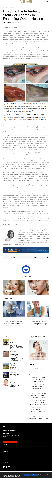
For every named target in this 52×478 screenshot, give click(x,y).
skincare (42, 413)
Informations (13, 372)
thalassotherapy (14, 364)
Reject (34, 474)
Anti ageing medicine (39, 388)
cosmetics (34, 395)
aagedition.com (7, 440)
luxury (32, 409)
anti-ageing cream (38, 381)
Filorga (38, 398)
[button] (24, 329)
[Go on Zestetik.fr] (38, 350)
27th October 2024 (7, 22)
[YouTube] (9, 467)
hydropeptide (44, 404)
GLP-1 (10, 320)
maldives (38, 409)
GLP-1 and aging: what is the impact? (13, 323)
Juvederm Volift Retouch (36, 407)
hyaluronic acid (34, 404)
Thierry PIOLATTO (16, 22)
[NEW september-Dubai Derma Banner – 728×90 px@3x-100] (26, 250)
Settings (42, 474)
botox (33, 393)
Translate (40, 370)
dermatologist (36, 397)
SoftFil (40, 414)
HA (33, 400)
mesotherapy (43, 411)
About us (5, 444)
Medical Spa (12, 363)
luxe (46, 407)
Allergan (43, 377)
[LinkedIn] (12, 467)
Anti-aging (5, 7)
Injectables (41, 282)
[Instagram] (7, 467)
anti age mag (33, 391)
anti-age (35, 379)
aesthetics (35, 377)
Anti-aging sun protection (38, 386)
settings (18, 476)
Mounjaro (8, 321)
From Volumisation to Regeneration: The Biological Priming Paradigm (15, 384)
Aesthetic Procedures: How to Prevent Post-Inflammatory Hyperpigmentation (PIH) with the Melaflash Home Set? (16, 346)
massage (45, 409)
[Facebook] (4, 467)
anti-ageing (42, 379)
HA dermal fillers (40, 400)
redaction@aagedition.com (10, 430)
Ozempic (13, 321)
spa (45, 414)
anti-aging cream (39, 383)
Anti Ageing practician (38, 390)
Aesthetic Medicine (34, 282)
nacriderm (35, 413)
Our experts (6, 448)
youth (46, 418)
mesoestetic (34, 411)
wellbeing (40, 418)
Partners (5, 451)
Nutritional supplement (11, 284)
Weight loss (19, 321)
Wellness (13, 365)
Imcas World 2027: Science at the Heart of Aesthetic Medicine (16, 376)
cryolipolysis (42, 395)
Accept (27, 474)
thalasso (42, 416)
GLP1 (13, 320)
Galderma (44, 398)
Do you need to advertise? (10, 442)
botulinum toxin (42, 393)
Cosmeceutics (13, 339)
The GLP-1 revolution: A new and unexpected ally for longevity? (38, 324)
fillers (32, 398)
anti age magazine (43, 391)
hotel (42, 402)
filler (43, 397)
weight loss (33, 418)
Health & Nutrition (9, 283)
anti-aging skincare (39, 384)
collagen (13, 381)
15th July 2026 (18, 325)
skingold (34, 414)
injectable (38, 406)
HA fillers (36, 402)
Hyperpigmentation (15, 341)
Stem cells (11, 7)
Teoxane (35, 416)
